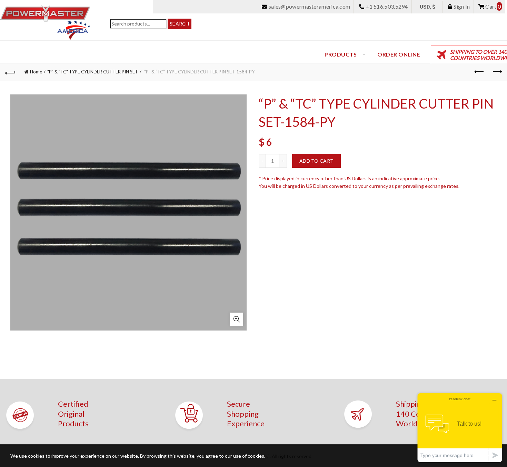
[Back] (10, 72)
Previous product (479, 72)
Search (179, 24)
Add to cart (316, 161)
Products (341, 54)
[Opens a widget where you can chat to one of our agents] (460, 427)
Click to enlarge (236, 319)
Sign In (461, 6)
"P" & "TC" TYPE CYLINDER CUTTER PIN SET (92, 71)
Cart (492, 6)
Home (36, 71)
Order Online (398, 54)
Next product (496, 72)
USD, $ (428, 7)
